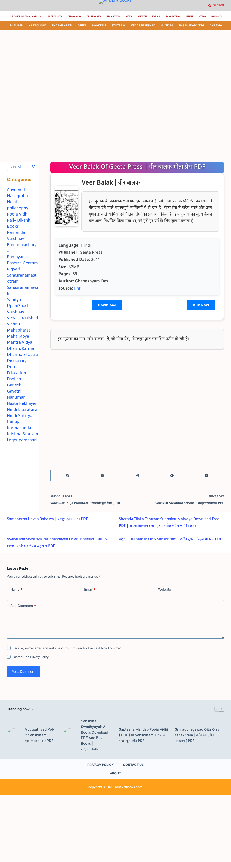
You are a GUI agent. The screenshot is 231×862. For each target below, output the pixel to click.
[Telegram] (137, 475)
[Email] (206, 475)
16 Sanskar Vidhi (191, 25)
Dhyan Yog (74, 16)
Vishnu (13, 324)
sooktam (99, 25)
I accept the (31, 657)
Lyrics (156, 16)
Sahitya (14, 299)
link (77, 288)
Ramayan (16, 256)
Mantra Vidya (19, 342)
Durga (13, 366)
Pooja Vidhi (18, 214)
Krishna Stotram (22, 433)
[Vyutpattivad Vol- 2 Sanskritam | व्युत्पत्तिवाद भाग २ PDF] (14, 735)
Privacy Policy (39, 657)
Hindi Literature (22, 409)
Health (142, 16)
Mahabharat (18, 330)
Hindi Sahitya (19, 415)
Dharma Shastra (22, 354)
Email (89, 589)
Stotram (118, 25)
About (115, 773)
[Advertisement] (115, 63)
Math (129, 16)
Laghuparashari (22, 440)
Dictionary (94, 16)
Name (16, 589)
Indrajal (14, 421)
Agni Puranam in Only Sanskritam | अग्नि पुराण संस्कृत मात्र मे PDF (170, 538)
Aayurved (16, 189)
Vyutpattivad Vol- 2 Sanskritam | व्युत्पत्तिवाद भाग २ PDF (39, 735)
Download (107, 305)
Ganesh (14, 385)
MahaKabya (173, 16)
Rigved (13, 269)
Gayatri (14, 391)
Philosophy (218, 16)
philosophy (17, 208)
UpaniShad (17, 305)
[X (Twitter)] (102, 475)
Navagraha (17, 195)
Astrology (54, 16)
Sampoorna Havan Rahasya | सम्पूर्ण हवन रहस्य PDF (47, 518)
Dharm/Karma (20, 348)
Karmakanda (19, 427)
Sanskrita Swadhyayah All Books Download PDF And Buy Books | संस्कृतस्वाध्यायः (94, 735)
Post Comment (24, 671)
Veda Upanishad (143, 25)
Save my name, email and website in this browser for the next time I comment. (68, 648)
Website (164, 589)
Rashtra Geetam (22, 262)
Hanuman (16, 397)
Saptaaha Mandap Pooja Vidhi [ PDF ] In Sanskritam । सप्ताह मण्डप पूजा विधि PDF (143, 735)
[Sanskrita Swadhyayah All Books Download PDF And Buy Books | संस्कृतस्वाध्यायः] (69, 735)
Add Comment (23, 606)
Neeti (189, 16)
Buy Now (201, 305)
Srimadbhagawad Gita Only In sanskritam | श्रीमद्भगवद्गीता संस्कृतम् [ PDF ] (199, 735)
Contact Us (133, 765)
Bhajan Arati (62, 25)
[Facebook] (68, 475)
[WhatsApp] (172, 475)
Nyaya (202, 16)
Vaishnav (15, 311)
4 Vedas (167, 25)
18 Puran (16, 25)
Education (113, 16)
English (14, 378)
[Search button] (33, 166)
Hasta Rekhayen (22, 403)
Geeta (82, 25)
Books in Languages (25, 16)
